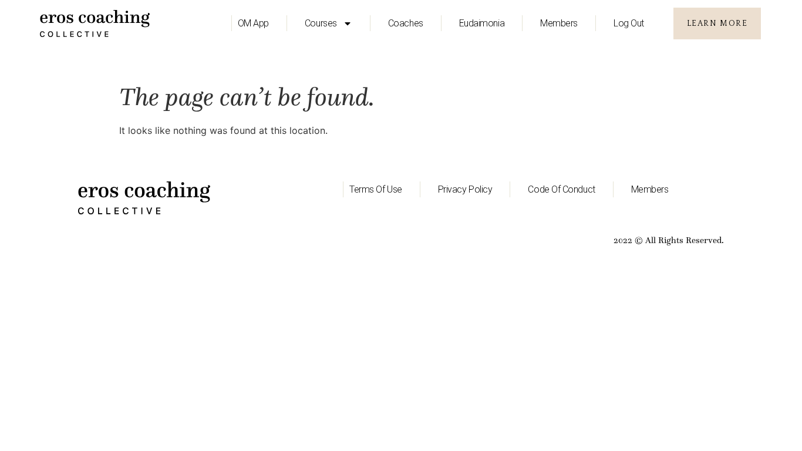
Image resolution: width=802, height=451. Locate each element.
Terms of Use (375, 189)
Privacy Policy (465, 189)
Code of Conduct (561, 189)
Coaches (405, 23)
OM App (253, 23)
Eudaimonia (482, 23)
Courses (321, 23)
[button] (717, 23)
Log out (629, 23)
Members (559, 23)
